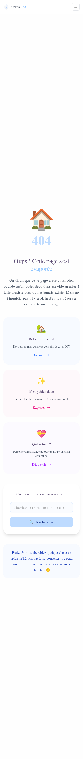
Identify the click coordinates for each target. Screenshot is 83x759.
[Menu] (76, 7)
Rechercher (41, 522)
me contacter (50, 558)
